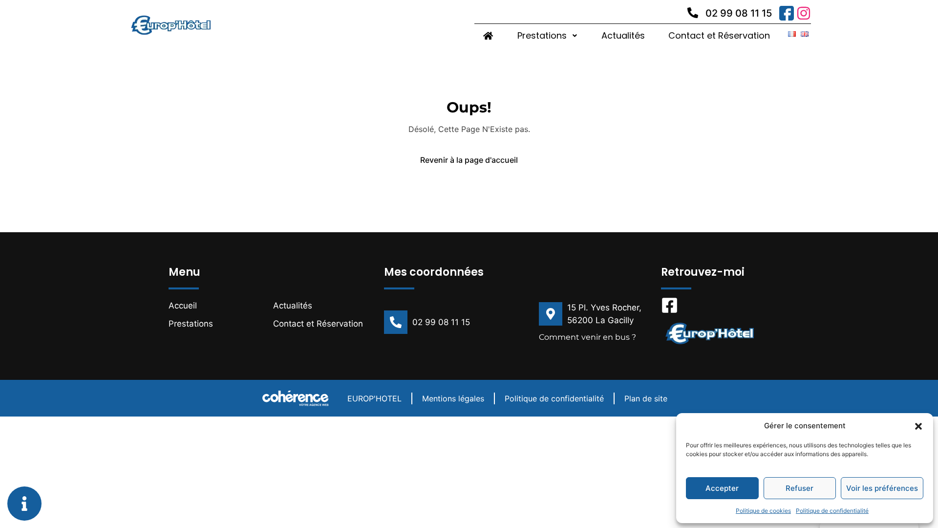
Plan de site (645, 398)
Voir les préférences (882, 488)
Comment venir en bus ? (587, 337)
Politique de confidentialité (832, 510)
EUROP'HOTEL (374, 398)
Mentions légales (453, 398)
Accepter (722, 488)
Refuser (799, 488)
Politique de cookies (763, 510)
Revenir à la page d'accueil (469, 160)
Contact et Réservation (719, 35)
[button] (918, 426)
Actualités (623, 35)
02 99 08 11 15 (738, 13)
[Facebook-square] (669, 305)
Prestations (542, 35)
